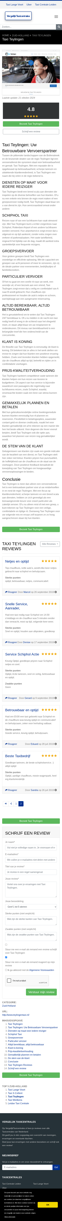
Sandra (34, 790)
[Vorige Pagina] (11, 803)
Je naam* (10, 842)
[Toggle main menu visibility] (56, 16)
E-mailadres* (11, 854)
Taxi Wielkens (15, 1100)
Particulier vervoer (17, 1041)
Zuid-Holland (20, 35)
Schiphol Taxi (15, 1034)
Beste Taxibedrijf (17, 756)
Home (5, 35)
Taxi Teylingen (41, 35)
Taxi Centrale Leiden (45, 4)
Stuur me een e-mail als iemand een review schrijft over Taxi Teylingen (31, 951)
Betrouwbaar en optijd (21, 710)
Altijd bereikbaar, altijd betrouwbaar (26, 1044)
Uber (29, 4)
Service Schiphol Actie (22, 654)
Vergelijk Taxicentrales (18, 16)
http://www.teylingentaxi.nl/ (15, 1015)
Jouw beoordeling (14, 901)
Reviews (20, 1065)
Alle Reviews (49, 544)
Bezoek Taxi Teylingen (31, 1075)
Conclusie (13, 1061)
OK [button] (47, 1205)
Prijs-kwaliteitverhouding (20, 1051)
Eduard (34, 744)
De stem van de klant (18, 1058)
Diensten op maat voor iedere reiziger (27, 1031)
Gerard (28, 698)
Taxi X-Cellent (15, 1093)
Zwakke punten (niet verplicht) (20, 929)
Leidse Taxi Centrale (18, 1103)
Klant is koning (15, 1048)
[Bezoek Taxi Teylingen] (31, 72)
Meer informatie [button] (9, 1217)
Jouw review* (12, 879)
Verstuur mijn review (41, 992)
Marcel (27, 592)
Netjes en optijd (17, 561)
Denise (26, 642)
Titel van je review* (15, 866)
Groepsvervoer (15, 1037)
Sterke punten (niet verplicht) (19, 913)
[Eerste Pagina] (6, 803)
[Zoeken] (59, 27)
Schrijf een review (17, 1068)
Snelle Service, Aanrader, (16, 606)
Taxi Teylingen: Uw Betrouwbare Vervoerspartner (33, 1027)
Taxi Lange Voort (14, 4)
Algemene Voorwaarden (41, 970)
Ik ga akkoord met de (31, 970)
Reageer (12, 592)
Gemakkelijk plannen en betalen (24, 1055)
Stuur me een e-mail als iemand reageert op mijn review (30, 964)
